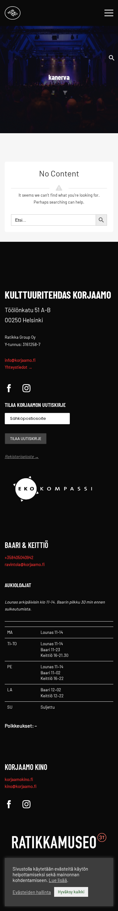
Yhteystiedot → (18, 367)
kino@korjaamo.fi (21, 786)
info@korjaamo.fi (20, 360)
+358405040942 (19, 557)
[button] (112, 57)
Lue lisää (58, 880)
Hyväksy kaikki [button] (71, 891)
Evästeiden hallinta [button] (32, 892)
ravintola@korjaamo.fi (25, 564)
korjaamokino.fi (19, 779)
